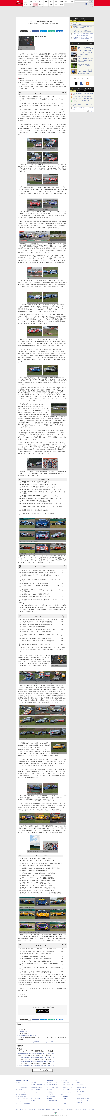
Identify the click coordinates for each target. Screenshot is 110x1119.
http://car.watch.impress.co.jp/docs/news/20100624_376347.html (35, 1065)
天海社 (78, 1082)
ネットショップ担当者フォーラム (38, 1084)
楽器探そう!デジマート (54, 1084)
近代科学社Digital (53, 1100)
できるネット (20, 1101)
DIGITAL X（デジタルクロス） (37, 1092)
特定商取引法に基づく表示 (88, 1109)
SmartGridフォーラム (36, 1082)
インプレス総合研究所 (22, 1087)
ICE (76, 1080)
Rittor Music (50, 1080)
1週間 (85, 20)
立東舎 (50, 1089)
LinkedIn (61, 31)
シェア (36, 31)
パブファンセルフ (81, 1091)
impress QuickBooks (81, 1087)
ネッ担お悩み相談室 (22, 1094)
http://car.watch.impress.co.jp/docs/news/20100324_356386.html (35, 1053)
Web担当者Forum (21, 1084)
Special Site (77, 43)
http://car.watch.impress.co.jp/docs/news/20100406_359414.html (35, 1057)
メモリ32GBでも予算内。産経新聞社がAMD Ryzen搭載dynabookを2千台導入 (85, 71)
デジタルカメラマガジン (23, 1098)
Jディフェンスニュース (68, 1084)
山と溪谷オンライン (53, 1094)
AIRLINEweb (66, 1082)
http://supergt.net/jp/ (22, 1031)
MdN (62, 1094)
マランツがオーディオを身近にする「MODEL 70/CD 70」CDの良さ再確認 (85, 60)
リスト (29, 31)
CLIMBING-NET (52, 1096)
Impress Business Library (36, 1087)
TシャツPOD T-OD (53, 1087)
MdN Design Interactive (68, 1098)
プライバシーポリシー (60, 1109)
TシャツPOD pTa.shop (82, 1096)
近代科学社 (49, 1098)
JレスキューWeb (66, 1089)
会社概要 (69, 1109)
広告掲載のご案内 (40, 1109)
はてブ (44, 31)
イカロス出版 (64, 1080)
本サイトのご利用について (21, 1109)
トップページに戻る (42, 1070)
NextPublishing (34, 1100)
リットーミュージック (54, 1082)
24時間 (78, 20)
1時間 (73, 20)
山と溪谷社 (49, 1092)
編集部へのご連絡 (50, 1109)
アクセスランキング (79, 18)
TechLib (65, 1103)
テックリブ (63, 1101)
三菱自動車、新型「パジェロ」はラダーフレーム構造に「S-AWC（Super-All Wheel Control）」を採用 (83, 39)
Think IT (19, 1082)
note (53, 31)
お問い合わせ (32, 1109)
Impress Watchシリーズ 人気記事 (82, 88)
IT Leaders (20, 1089)
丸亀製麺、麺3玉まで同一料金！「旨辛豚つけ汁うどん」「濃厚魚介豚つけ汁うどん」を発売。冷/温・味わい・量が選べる (83, 98)
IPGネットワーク (79, 1094)
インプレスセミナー (35, 1089)
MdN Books (65, 1096)
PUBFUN (78, 1089)
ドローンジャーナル (22, 1092)
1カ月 (91, 20)
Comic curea (80, 1084)
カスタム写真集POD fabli (83, 1098)
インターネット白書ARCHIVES (24, 1103)
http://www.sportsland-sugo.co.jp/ (26, 1035)
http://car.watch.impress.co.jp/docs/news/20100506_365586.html (35, 1061)
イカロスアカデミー (67, 1092)
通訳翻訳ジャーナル (67, 1087)
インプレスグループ (76, 1109)
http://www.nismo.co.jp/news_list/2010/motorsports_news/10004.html (36, 1042)
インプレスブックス (35, 1098)
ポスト (25, 31)
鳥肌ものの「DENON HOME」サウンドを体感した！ (85, 66)
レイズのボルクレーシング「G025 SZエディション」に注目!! (85, 54)
